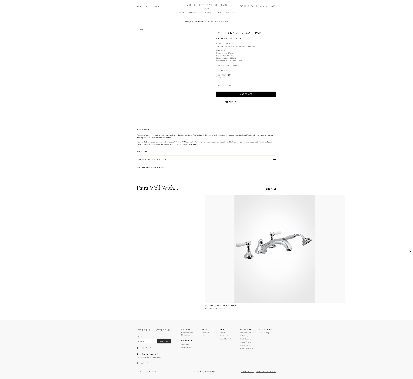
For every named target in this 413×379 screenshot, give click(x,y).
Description (143, 130)
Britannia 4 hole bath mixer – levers (220, 306)
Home (139, 6)
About (147, 6)
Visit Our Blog (264, 333)
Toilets (203, 22)
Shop (187, 22)
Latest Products (226, 339)
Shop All (223, 333)
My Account (205, 333)
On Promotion (225, 336)
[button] (182, 13)
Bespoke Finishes (245, 342)
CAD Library (244, 336)
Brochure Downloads (247, 333)
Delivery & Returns (246, 348)
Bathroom (194, 22)
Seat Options (222, 70)
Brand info (142, 151)
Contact (156, 6)
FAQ (144, 357)
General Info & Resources (150, 168)
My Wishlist (205, 336)
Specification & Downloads (151, 160)
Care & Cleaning (245, 339)
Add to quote (231, 102)
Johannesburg (186, 347)
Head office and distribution (187, 334)
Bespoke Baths (245, 345)
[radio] (219, 76)
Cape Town (185, 344)
